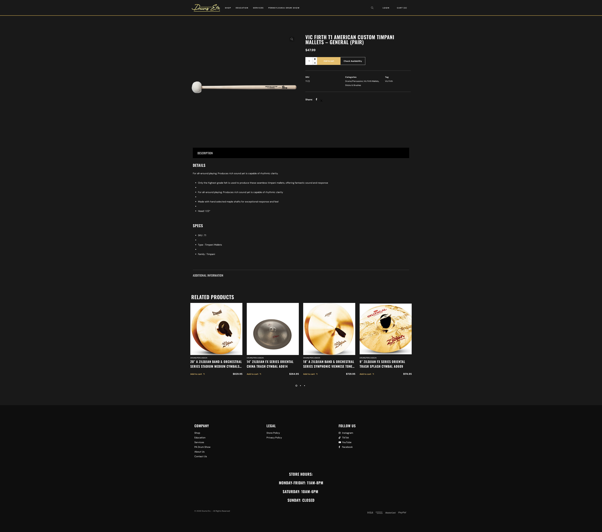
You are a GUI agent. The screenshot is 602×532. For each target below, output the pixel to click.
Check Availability (353, 61)
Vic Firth (389, 81)
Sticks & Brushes (353, 85)
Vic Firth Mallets (371, 81)
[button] (292, 39)
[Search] (373, 8)
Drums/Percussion (354, 81)
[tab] (301, 153)
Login (386, 8)
